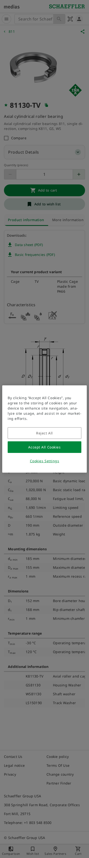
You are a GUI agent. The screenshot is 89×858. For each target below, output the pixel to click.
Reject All (44, 433)
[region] (44, 429)
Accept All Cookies (44, 447)
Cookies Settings (44, 461)
